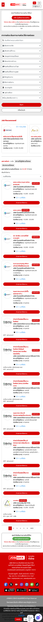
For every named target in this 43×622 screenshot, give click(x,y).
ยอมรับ (18, 619)
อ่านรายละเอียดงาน (21, 202)
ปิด (26, 619)
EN (39, 3)
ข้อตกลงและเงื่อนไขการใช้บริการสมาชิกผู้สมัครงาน (21, 606)
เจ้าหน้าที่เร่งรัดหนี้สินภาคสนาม (21, 474)
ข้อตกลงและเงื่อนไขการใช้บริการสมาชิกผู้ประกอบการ (21, 602)
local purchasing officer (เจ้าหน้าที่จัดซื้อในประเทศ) (21, 264)
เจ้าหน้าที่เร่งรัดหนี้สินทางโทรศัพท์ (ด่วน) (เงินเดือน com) (20, 383)
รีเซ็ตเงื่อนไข (21, 110)
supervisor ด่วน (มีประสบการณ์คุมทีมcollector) (22, 414)
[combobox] (21, 56)
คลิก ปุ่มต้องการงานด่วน (21, 17)
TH (34, 3)
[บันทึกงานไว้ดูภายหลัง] (14, 197)
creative (15, 500)
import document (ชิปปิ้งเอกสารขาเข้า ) (21, 292)
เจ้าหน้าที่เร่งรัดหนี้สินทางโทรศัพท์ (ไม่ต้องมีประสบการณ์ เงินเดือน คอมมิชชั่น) (20, 350)
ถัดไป (31, 528)
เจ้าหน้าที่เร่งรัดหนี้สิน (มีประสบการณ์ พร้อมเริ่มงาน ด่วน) (21, 442)
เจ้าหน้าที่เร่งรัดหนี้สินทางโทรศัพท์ (20, 320)
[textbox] (22, 56)
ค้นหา (21, 104)
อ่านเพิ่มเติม (21, 615)
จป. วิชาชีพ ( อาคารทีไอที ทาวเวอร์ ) (20, 237)
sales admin (17, 210)
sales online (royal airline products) (21, 183)
